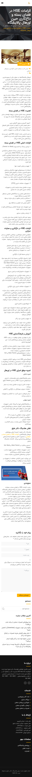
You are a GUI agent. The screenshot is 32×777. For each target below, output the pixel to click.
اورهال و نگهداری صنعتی (22, 705)
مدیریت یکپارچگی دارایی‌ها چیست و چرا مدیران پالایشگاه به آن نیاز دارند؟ (16, 645)
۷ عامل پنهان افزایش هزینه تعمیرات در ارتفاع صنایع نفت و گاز (17, 634)
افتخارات (27, 751)
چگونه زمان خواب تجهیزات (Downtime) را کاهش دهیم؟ (16, 629)
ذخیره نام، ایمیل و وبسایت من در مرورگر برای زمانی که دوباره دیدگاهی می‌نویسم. (17, 563)
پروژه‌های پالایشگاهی (23, 745)
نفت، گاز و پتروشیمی (23, 697)
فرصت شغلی (25, 748)
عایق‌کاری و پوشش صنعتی (22, 702)
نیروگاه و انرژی (25, 700)
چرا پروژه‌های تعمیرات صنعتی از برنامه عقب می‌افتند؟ (18, 623)
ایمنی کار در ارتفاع (23, 69)
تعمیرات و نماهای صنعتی (22, 708)
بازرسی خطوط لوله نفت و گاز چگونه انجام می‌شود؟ (19, 640)
